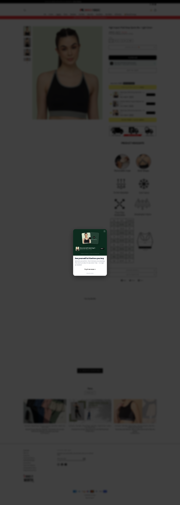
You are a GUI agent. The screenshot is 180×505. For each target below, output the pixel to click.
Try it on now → (90, 269)
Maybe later (90, 273)
